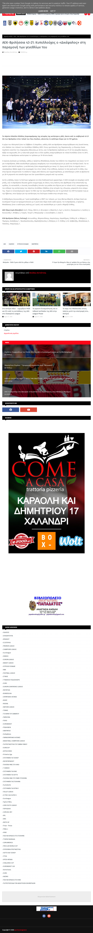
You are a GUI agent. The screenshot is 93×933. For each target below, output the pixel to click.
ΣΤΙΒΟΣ (5, 676)
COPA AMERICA (8, 842)
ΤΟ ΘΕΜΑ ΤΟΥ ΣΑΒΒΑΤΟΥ (11, 714)
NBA (4, 670)
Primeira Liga (7, 754)
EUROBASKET (7, 724)
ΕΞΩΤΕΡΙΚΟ (7, 642)
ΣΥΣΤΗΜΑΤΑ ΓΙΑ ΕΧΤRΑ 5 (11, 788)
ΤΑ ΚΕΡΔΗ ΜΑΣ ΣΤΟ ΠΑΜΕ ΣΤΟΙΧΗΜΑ (15, 778)
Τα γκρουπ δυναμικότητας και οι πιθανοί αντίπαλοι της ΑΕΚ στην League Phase (45, 311)
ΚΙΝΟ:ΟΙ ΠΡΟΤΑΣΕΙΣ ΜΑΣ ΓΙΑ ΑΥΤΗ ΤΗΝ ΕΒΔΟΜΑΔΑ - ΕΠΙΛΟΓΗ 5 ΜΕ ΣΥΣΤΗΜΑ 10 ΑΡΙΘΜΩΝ (38, 379)
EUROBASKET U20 (9, 866)
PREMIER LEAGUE (8, 646)
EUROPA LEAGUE (8, 659)
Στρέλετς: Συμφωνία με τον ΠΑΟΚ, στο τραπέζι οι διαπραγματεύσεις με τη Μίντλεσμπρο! (38, 352)
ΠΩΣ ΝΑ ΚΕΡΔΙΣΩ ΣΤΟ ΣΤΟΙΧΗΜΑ (13, 836)
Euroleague (7, 653)
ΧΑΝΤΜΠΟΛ (35, 244)
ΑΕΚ (15, 36)
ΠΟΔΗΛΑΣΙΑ (7, 727)
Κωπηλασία (7, 785)
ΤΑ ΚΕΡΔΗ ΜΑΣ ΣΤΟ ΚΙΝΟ (11, 764)
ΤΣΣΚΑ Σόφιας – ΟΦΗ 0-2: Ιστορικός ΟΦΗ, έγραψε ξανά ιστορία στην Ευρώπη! (53, 14)
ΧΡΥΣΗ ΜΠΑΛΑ (7, 859)
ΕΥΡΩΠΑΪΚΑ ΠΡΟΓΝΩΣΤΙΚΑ (12, 849)
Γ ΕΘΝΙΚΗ (6, 768)
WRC (4, 819)
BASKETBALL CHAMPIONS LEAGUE (14, 741)
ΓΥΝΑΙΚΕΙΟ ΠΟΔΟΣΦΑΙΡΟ (11, 680)
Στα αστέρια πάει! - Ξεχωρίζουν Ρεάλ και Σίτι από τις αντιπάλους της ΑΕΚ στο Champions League (16, 311)
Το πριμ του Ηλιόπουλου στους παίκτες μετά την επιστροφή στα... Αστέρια (76, 311)
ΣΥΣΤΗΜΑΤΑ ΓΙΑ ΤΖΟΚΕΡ (11, 758)
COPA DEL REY (7, 812)
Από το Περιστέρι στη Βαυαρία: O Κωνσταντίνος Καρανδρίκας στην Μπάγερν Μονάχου (38, 392)
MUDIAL (5, 703)
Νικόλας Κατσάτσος (10, 52)
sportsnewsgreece (20, 930)
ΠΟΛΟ (5, 720)
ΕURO (5, 873)
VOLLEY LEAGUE (8, 792)
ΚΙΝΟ (5, 832)
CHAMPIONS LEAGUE (9, 649)
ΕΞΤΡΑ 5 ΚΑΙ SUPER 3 (10, 795)
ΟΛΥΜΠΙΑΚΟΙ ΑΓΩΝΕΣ (10, 697)
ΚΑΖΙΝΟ (5, 876)
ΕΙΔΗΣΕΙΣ (11, 244)
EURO (5, 683)
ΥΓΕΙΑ (5, 856)
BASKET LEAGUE (8, 663)
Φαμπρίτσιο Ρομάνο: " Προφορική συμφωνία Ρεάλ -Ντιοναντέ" (29, 365)
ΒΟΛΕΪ (5, 700)
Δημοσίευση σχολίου (11, 333)
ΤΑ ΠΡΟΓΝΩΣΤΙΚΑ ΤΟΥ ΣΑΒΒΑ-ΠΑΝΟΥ (15, 744)
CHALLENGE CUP (8, 863)
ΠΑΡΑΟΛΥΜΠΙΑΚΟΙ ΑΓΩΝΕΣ (11, 737)
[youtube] (28, 409)
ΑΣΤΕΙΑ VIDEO (7, 751)
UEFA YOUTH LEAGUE (10, 805)
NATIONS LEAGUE (8, 707)
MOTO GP (6, 822)
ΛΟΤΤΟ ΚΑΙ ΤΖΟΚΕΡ (9, 853)
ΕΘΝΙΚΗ (5, 656)
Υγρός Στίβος (7, 802)
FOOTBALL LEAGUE (9, 673)
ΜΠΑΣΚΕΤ (6, 639)
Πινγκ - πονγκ (7, 825)
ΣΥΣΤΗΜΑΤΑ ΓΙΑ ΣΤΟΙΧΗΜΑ (11, 781)
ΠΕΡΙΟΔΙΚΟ (7, 808)
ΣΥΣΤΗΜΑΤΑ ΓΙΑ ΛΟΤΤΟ (10, 775)
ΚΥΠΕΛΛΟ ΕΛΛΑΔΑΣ (23, 244)
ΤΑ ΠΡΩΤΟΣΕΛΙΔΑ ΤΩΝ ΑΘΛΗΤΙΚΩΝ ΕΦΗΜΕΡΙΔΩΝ (19, 883)
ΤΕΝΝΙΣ (5, 710)
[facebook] (10, 409)
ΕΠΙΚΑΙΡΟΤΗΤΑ (8, 636)
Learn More (43, 11)
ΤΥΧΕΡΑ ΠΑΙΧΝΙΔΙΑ (9, 839)
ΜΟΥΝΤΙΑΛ (6, 690)
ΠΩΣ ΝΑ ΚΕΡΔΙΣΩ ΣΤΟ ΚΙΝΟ (12, 880)
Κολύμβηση (7, 734)
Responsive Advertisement (46, 897)
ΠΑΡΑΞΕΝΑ (6, 717)
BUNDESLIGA (7, 693)
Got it (53, 11)
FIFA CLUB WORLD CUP (10, 846)
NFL (4, 815)
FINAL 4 (5, 829)
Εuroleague (7, 798)
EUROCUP (6, 747)
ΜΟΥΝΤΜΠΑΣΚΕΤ (8, 761)
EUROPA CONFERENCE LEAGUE (13, 686)
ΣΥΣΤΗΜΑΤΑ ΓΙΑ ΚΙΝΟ (10, 771)
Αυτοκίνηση (7, 870)
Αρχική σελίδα (8, 36)
